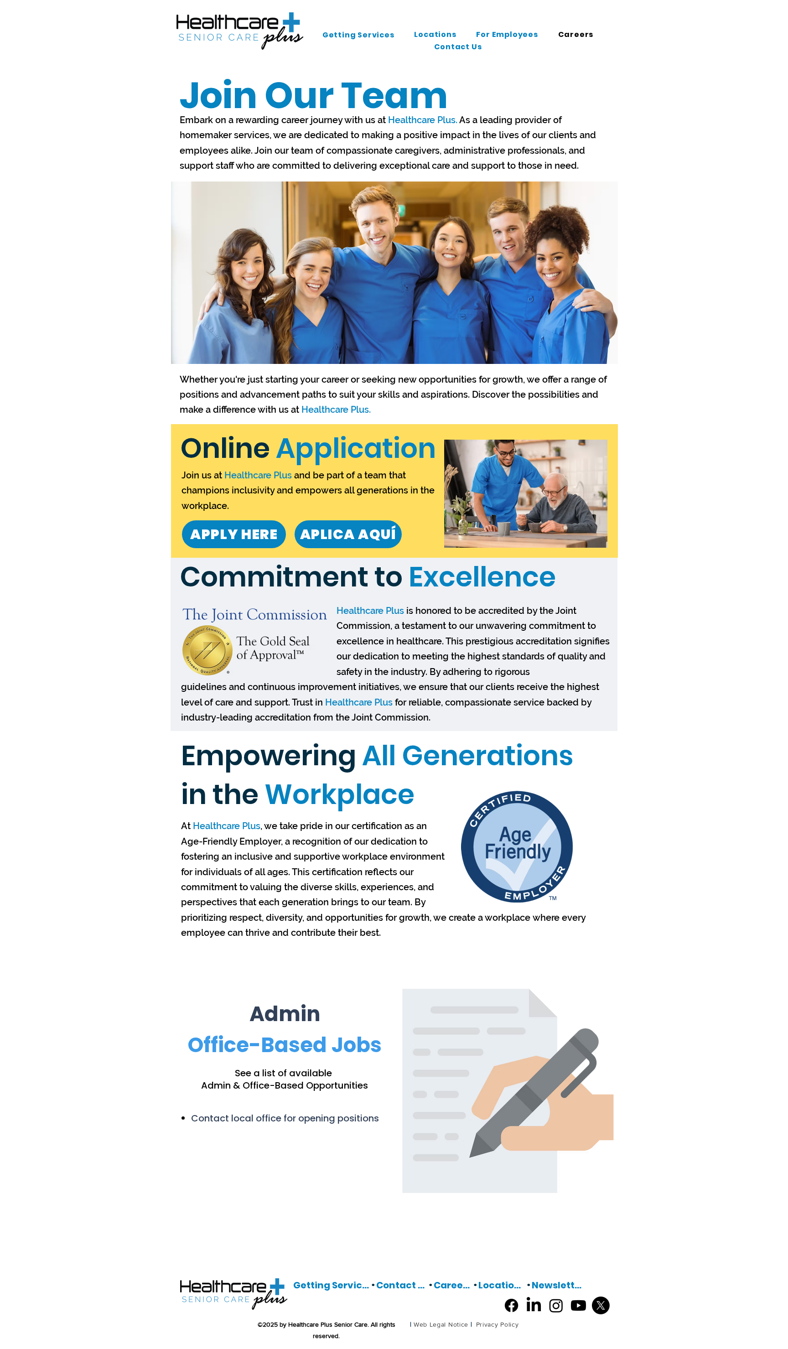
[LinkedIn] (534, 1305)
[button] (358, 35)
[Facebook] (511, 1305)
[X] (601, 1305)
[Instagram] (556, 1305)
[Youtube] (578, 1305)
